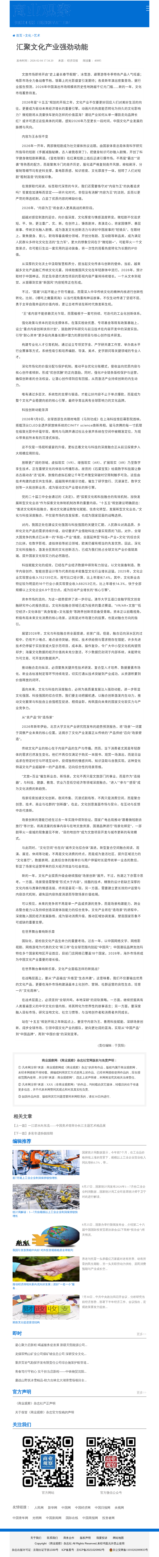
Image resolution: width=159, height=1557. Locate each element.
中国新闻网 (53, 1518)
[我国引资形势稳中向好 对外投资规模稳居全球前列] (46, 1234)
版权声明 (85, 1537)
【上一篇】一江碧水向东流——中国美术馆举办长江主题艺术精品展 (59, 1125)
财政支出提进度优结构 (26, 1322)
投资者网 (108, 1518)
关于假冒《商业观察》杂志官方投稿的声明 (44, 1412)
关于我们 (35, 1537)
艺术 (37, 35)
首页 (19, 35)
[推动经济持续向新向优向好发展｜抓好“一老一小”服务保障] (46, 1268)
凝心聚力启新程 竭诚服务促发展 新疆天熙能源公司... (51, 1345)
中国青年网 (20, 1518)
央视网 (119, 1507)
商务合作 (68, 1537)
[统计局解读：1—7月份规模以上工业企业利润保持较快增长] (46, 1196)
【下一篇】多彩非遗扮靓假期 (33, 1133)
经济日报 (72, 60)
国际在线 (72, 1518)
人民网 (39, 1507)
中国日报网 (102, 1507)
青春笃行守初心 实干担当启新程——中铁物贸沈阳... (50, 1371)
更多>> (141, 1334)
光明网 (37, 1518)
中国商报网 (90, 1518)
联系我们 (52, 1537)
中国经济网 (83, 1507)
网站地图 (118, 1537)
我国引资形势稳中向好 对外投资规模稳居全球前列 (43, 1250)
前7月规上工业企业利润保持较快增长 (35, 1178)
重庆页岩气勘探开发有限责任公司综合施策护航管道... (52, 1362)
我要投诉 (101, 1537)
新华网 (52, 1507)
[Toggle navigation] (147, 6)
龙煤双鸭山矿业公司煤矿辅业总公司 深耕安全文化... (50, 1354)
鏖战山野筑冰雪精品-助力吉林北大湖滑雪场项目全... (51, 1380)
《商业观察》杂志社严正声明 (35, 1403)
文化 (28, 35)
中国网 (66, 1507)
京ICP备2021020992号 (90, 1549)
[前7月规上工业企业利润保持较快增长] (46, 1162)
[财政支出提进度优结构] (46, 1306)
